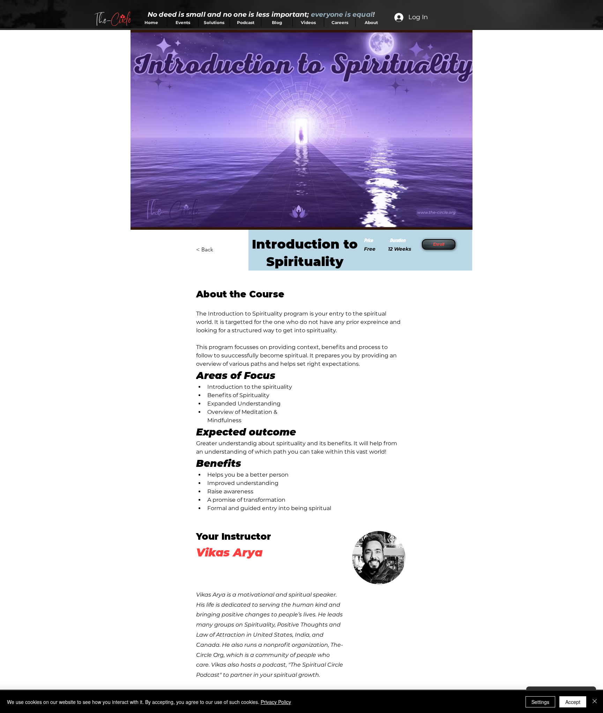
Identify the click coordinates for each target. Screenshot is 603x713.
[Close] (594, 701)
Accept (572, 701)
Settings (540, 701)
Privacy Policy (276, 701)
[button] (438, 244)
